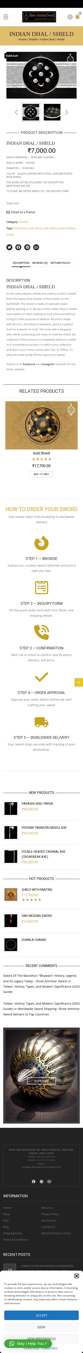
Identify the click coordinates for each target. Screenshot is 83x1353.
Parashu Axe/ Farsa (37, 803)
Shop (6, 1214)
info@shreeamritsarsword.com (41, 1167)
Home (22, 39)
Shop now (41, 1080)
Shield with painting (37, 889)
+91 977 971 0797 (46, 1160)
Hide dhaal (35, 228)
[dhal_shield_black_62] (41, 75)
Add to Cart (41, 474)
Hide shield (50, 228)
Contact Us (48, 1227)
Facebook (29, 364)
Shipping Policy (12, 1233)
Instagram (48, 364)
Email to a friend (23, 212)
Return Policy (60, 262)
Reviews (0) (40, 262)
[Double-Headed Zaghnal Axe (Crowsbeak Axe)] (11, 856)
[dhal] (52, 112)
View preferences (41, 1339)
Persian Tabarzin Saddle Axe (44, 827)
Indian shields (66, 228)
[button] (76, 1276)
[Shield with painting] (11, 894)
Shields (33, 39)
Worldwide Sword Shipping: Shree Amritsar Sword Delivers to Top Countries (41, 1011)
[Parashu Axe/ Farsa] (11, 808)
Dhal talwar (20, 228)
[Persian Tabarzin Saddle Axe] (11, 832)
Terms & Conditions (15, 1239)
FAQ (6, 1220)
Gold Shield (41, 453)
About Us (47, 1208)
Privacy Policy (49, 1348)
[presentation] (16, 112)
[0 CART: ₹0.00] (78, 18)
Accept (41, 1315)
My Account (49, 1220)
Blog (6, 1227)
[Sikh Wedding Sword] (11, 920)
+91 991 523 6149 (46, 1157)
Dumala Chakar (34, 940)
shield (10, 234)
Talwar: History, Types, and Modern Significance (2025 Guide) (41, 989)
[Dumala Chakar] (11, 944)
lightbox (14, 90)
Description (21, 262)
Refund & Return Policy (56, 1233)
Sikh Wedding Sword (37, 916)
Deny (41, 1327)
